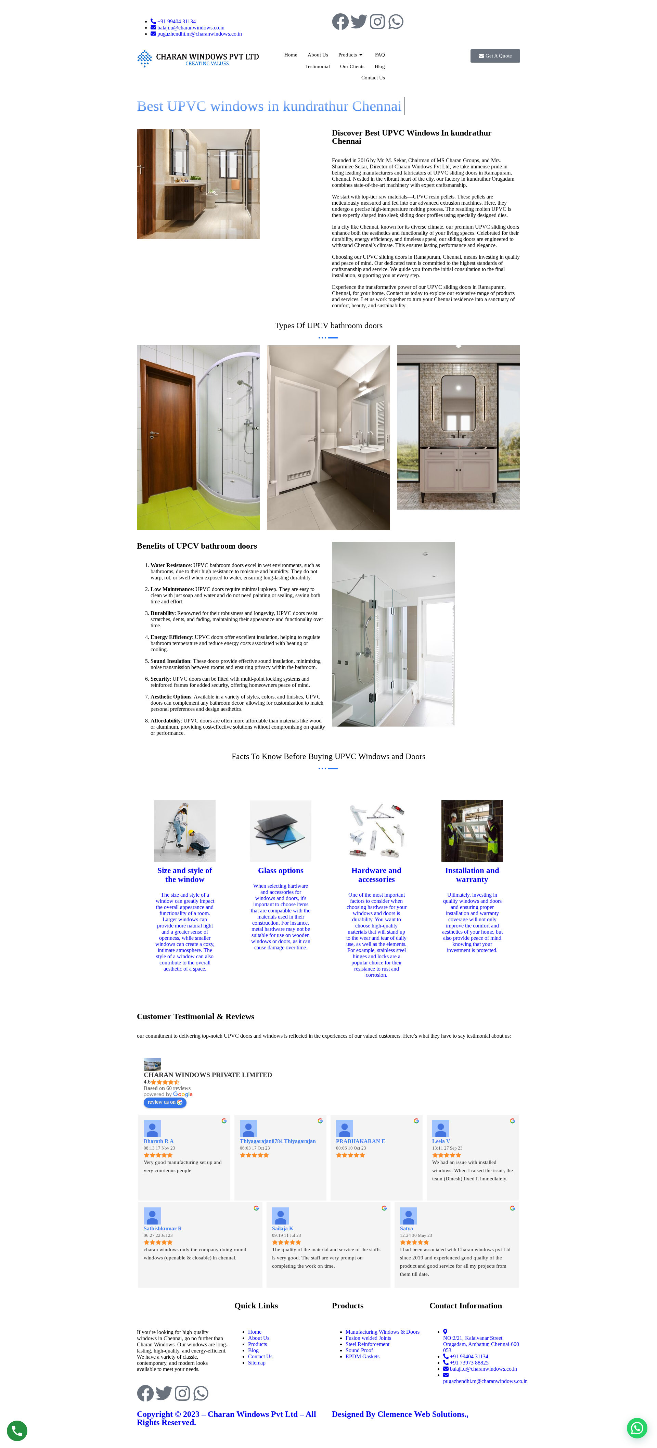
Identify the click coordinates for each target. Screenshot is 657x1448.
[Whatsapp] (395, 21)
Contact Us (373, 77)
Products (347, 54)
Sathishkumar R (163, 1228)
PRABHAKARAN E (360, 1141)
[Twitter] (359, 21)
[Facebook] (340, 21)
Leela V (441, 1141)
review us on (162, 1102)
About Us (318, 54)
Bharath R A (159, 1141)
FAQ (380, 54)
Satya (406, 1228)
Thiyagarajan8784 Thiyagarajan (278, 1141)
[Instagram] (377, 21)
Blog (380, 66)
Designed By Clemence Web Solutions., (400, 1414)
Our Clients (352, 66)
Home (290, 54)
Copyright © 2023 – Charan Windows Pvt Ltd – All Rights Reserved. (226, 1418)
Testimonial (317, 66)
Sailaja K (282, 1228)
